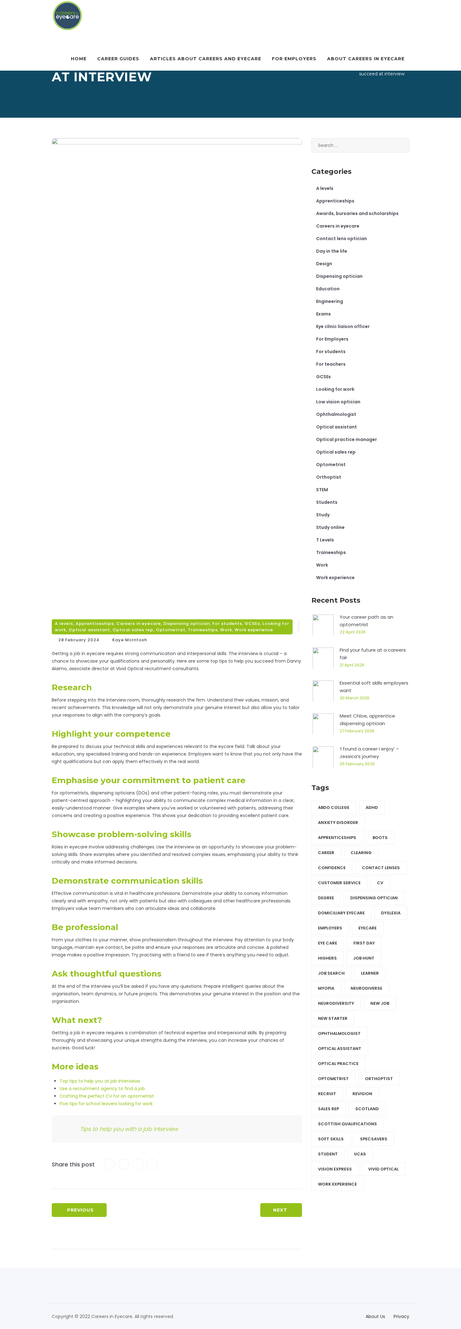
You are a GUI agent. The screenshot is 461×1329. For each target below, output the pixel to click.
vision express (335, 1169)
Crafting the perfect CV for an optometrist (107, 1096)
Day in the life (331, 251)
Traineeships (203, 630)
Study (323, 515)
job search (331, 973)
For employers (294, 59)
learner (370, 973)
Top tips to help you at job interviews (100, 1081)
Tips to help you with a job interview (129, 1129)
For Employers (332, 339)
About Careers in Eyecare (366, 59)
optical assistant (339, 1049)
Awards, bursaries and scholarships (357, 213)
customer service (339, 883)
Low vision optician (338, 402)
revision (362, 1094)
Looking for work (335, 389)
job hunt (363, 958)
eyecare (367, 928)
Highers (327, 958)
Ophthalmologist (336, 414)
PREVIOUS (80, 1210)
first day (364, 943)
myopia (326, 988)
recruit (327, 1094)
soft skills (331, 1139)
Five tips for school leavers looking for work (106, 1103)
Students (326, 502)
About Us (375, 1316)
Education (328, 289)
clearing (361, 853)
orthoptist (379, 1079)
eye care (327, 943)
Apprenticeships (95, 624)
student (328, 1154)
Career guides (118, 59)
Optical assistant (89, 630)
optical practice (338, 1064)
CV (380, 883)
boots (380, 838)
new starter (332, 1018)
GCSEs (252, 624)
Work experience (254, 630)
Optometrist (170, 630)
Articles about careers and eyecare (205, 59)
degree (326, 898)
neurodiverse (366, 988)
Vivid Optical (383, 1169)
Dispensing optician (186, 624)
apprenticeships (337, 838)
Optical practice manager (346, 439)
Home (79, 59)
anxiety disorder (338, 823)
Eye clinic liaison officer (343, 326)
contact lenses (381, 868)
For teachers (331, 364)
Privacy (401, 1316)
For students (227, 624)
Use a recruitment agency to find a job (102, 1088)
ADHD (372, 807)
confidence (332, 868)
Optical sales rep (133, 630)
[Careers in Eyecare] (67, 15)
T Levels (325, 540)
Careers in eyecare (138, 624)
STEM (322, 490)
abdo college (333, 807)
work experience (337, 1184)
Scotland (367, 1109)
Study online (330, 527)
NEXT (280, 1210)
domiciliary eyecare (341, 913)
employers (330, 928)
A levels (64, 624)
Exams (323, 314)
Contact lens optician (341, 238)
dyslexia (390, 913)
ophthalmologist (339, 1033)
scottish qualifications (347, 1124)
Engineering (329, 301)
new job (379, 1003)
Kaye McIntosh (129, 640)
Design (324, 264)
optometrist (333, 1079)
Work (226, 630)
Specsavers (373, 1139)
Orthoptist (328, 477)
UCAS (360, 1154)
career (326, 853)
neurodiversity (336, 1003)
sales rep (328, 1109)
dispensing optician (374, 898)
